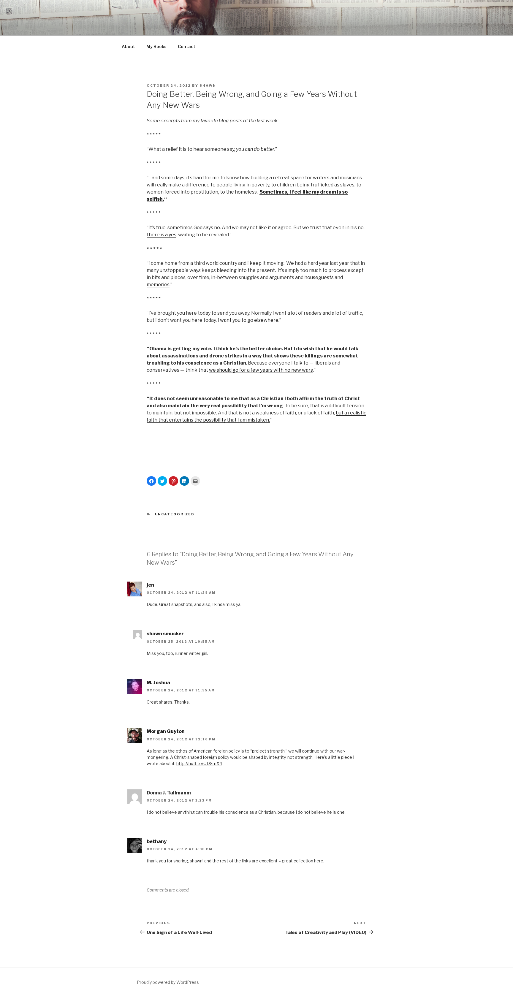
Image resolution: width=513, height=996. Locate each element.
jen (150, 585)
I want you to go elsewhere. (248, 320)
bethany (157, 841)
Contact (186, 46)
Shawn (208, 85)
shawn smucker (165, 633)
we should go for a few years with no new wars (261, 370)
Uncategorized (175, 514)
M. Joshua (158, 682)
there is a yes (161, 234)
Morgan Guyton (166, 731)
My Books (156, 46)
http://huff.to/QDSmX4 (199, 763)
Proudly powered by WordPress (168, 982)
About (128, 46)
